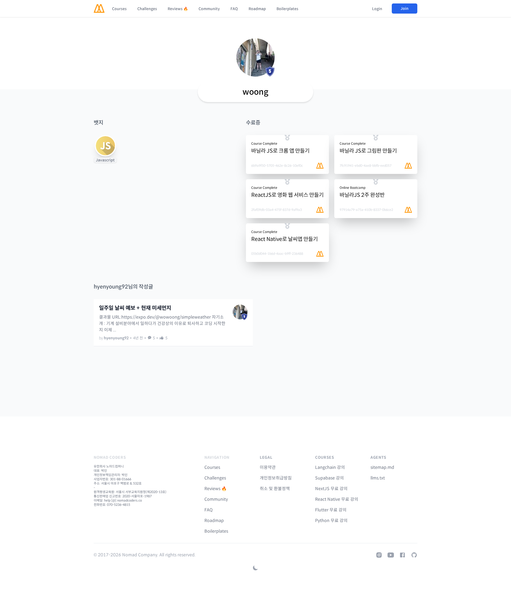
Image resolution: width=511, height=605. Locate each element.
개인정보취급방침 (276, 478)
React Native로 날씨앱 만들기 (284, 239)
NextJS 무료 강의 (331, 488)
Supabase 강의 (329, 478)
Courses (119, 8)
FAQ (234, 8)
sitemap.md (382, 467)
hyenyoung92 (116, 338)
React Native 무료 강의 (336, 499)
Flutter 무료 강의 (331, 510)
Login (377, 8)
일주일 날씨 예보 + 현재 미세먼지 (135, 308)
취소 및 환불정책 (275, 488)
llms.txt (377, 478)
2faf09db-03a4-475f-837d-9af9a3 (276, 210)
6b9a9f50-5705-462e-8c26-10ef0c (277, 166)
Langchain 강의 (330, 467)
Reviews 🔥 (178, 8)
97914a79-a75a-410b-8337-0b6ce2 (366, 210)
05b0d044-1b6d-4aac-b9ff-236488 (277, 254)
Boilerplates (287, 8)
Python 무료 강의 (331, 520)
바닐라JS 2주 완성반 (362, 195)
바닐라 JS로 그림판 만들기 (368, 151)
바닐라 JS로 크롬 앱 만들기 (280, 151)
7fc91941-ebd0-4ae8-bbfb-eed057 (366, 166)
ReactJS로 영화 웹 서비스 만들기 (287, 195)
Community (209, 8)
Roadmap (257, 8)
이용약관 (268, 467)
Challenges (147, 8)
